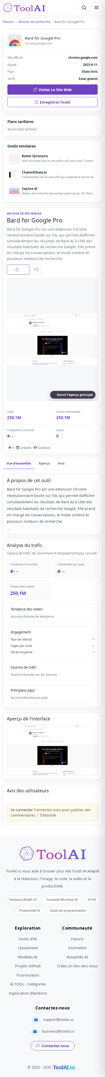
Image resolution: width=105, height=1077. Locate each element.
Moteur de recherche (34, 22)
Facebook (43, 448)
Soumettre (77, 947)
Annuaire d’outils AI (22, 899)
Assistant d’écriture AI (62, 899)
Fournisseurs (28, 975)
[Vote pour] (18, 270)
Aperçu (44, 463)
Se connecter (22, 809)
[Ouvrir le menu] (96, 7)
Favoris (77, 938)
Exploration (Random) (28, 993)
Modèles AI (27, 956)
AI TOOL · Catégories (28, 983)
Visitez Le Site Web (55, 89)
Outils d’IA (28, 938)
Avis (61, 463)
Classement (28, 947)
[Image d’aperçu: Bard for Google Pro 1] (52, 750)
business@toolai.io (58, 1031)
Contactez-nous (55, 1045)
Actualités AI (77, 956)
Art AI (92, 899)
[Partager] (36, 270)
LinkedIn (25, 448)
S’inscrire (48, 815)
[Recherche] (83, 7)
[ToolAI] (24, 7)
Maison (8, 22)
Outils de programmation (68, 910)
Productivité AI (29, 910)
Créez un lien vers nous (77, 965)
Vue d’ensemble (19, 463)
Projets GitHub (28, 965)
